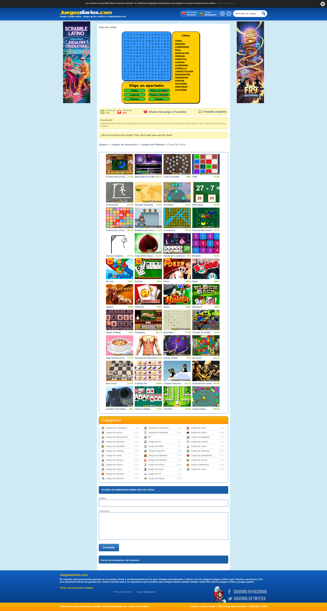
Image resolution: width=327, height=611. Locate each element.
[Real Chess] (119, 371)
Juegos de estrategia (158, 432)
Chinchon (139, 307)
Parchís (109, 281)
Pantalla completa (214, 111)
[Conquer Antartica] (177, 371)
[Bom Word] (177, 320)
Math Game (197, 205)
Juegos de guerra (156, 451)
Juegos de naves (199, 446)
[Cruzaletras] (177, 218)
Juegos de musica (199, 442)
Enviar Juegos (208, 606)
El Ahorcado (112, 205)
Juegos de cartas (114, 455)
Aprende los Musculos (145, 358)
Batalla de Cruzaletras (174, 256)
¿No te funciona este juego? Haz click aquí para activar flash (136, 135)
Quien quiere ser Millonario (146, 177)
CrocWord (168, 205)
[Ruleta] (177, 294)
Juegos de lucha (198, 428)
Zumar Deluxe (199, 409)
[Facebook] (222, 13)
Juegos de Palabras (153, 144)
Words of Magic (113, 332)
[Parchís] (119, 269)
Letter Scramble (171, 177)
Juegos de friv (154, 442)
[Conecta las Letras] (119, 218)
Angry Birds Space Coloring (146, 256)
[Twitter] (228, 13)
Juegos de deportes (115, 474)
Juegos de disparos (115, 478)
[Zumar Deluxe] (206, 396)
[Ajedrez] (119, 294)
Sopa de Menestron (115, 358)
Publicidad (254, 606)
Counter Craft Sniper (116, 409)
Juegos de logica (156, 478)
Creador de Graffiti (201, 332)
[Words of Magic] (119, 320)
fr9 (149, 437)
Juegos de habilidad (157, 455)
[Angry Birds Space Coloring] (148, 243)
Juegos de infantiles (157, 460)
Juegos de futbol (156, 446)
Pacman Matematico (202, 230)
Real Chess (111, 383)
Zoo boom (197, 358)
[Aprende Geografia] (148, 192)
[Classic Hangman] (119, 243)
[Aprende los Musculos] (148, 345)
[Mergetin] (206, 243)
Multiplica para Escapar (146, 230)
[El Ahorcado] (119, 192)
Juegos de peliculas (200, 451)
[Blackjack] (206, 294)
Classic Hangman (114, 256)
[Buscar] (263, 13)
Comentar (109, 547)
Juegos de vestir (198, 469)
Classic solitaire (142, 409)
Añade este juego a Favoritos (167, 111)
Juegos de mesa (156, 469)
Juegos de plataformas (201, 455)
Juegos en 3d (154, 474)
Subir (264, 606)
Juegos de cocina (114, 469)
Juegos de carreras (115, 451)
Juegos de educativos (124, 144)
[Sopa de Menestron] (119, 345)
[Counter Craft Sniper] (119, 396)
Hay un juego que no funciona (232, 606)
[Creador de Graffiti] (206, 320)
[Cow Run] (177, 396)
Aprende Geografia (144, 205)
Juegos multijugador (200, 437)
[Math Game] (206, 192)
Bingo (195, 281)
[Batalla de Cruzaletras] (177, 243)
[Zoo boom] (206, 345)
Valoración (111, 111)
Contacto (194, 606)
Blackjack (197, 307)
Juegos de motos (199, 432)
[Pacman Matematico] (206, 218)
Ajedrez (109, 307)
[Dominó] (148, 269)
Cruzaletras (169, 230)
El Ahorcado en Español (117, 177)
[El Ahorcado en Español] (119, 164)
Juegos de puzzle (199, 460)
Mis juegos (192, 13)
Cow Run (168, 409)
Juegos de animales (115, 442)
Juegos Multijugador (145, 592)
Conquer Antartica (172, 383)
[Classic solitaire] (148, 396)
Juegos (210, 13)
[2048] (206, 164)
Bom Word (169, 332)
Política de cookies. (226, 3)
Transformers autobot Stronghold (203, 383)
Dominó (138, 281)
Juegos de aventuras (115, 446)
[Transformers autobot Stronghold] (206, 371)
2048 (194, 177)
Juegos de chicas (156, 464)
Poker (166, 281)
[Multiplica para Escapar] (148, 218)
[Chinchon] (148, 294)
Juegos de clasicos (114, 460)
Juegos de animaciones (117, 437)
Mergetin (196, 256)
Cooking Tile (141, 383)
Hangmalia (140, 332)
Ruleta (167, 307)
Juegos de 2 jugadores (116, 428)
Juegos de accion (114, 432)
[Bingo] (206, 269)
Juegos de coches (114, 464)
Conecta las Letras (115, 230)
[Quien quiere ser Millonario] (148, 164)
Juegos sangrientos (200, 464)
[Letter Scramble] (177, 164)
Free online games (122, 592)
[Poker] (177, 269)
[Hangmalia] (148, 320)
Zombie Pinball (171, 358)
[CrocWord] (177, 192)
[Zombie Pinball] (177, 345)
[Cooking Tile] (148, 371)
